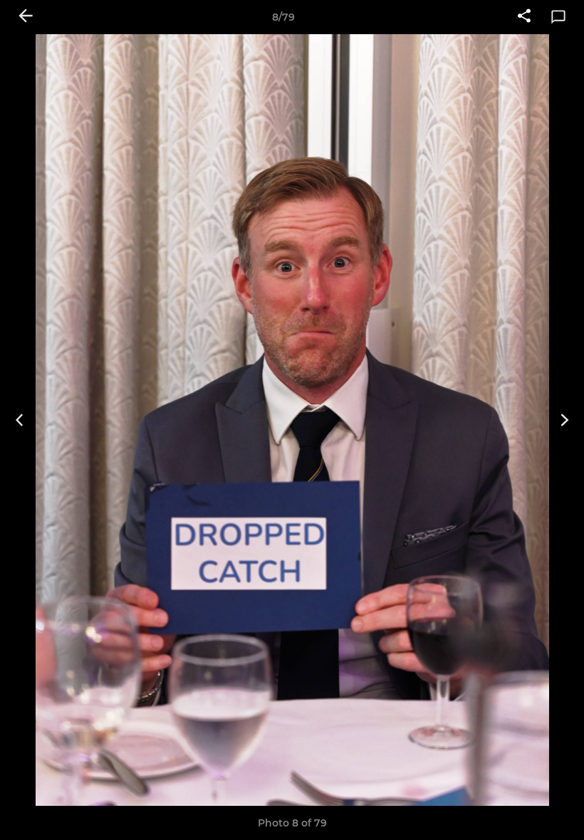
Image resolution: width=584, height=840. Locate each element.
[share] (524, 17)
